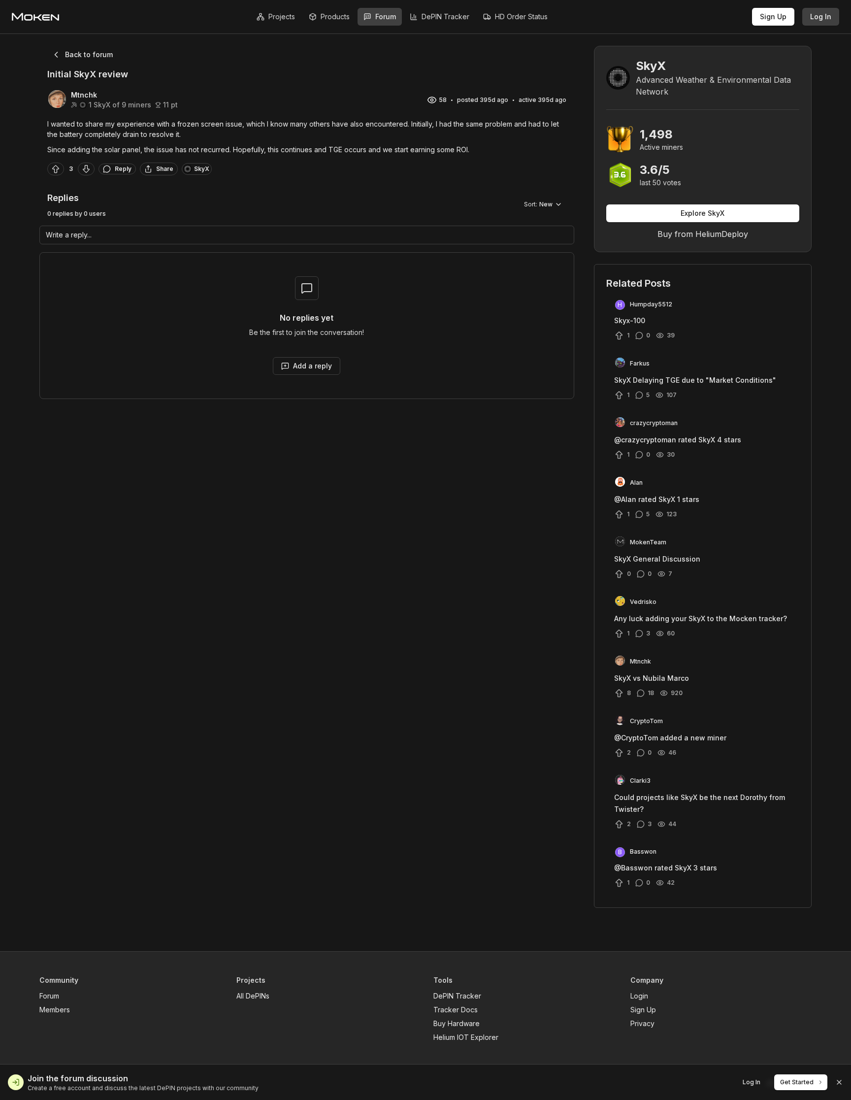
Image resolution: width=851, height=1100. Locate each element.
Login (639, 996)
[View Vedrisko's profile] (620, 602)
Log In (820, 16)
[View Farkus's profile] (620, 363)
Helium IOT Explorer (465, 1037)
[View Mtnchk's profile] (620, 661)
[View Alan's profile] (620, 483)
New (538, 204)
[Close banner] (839, 1082)
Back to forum (89, 54)
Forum (49, 996)
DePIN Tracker (457, 996)
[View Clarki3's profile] (620, 781)
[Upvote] (55, 169)
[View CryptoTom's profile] (620, 721)
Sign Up (773, 16)
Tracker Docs (455, 1009)
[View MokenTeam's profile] (620, 542)
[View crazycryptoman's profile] (620, 423)
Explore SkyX (702, 213)
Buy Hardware (456, 1023)
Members (54, 1009)
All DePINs (252, 996)
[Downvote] (86, 169)
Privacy (642, 1023)
